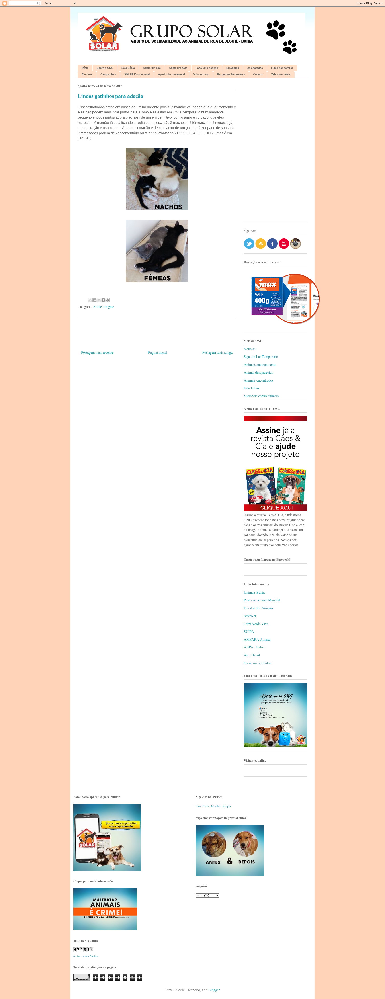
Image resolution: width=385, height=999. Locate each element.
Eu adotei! (232, 68)
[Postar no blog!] (94, 300)
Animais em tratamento (260, 364)
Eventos (87, 74)
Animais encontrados (258, 380)
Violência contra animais (261, 395)
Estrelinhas (251, 388)
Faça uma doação (207, 68)
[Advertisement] (275, 151)
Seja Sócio (128, 68)
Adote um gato (178, 68)
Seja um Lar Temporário (261, 356)
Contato (258, 74)
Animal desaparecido (258, 372)
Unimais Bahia (254, 592)
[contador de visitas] (83, 950)
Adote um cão (152, 68)
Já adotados (255, 68)
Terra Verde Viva (256, 623)
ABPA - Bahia (254, 647)
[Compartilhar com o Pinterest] (107, 300)
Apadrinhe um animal (171, 74)
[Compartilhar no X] (99, 300)
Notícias (249, 348)
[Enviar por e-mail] (90, 300)
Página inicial (157, 352)
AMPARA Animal (257, 639)
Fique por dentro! (282, 68)
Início (85, 68)
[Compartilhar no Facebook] (103, 300)
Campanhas (108, 74)
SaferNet (250, 615)
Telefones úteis (281, 74)
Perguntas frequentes (231, 74)
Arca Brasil (252, 655)
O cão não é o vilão (257, 663)
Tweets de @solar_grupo (213, 806)
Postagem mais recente (97, 352)
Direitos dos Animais (258, 608)
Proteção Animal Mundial (262, 600)
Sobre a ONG (105, 68)
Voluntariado (201, 74)
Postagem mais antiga (217, 352)
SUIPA (249, 631)
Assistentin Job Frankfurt (86, 956)
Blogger (213, 989)
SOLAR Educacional (137, 74)
